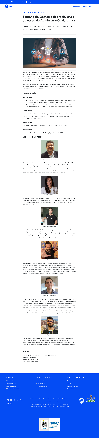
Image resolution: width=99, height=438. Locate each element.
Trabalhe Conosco (43, 398)
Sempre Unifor (53, 398)
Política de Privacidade (64, 398)
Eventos (91, 6)
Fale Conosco (33, 398)
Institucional (40, 381)
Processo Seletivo (72, 389)
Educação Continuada (13, 389)
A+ (23, 1)
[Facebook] (6, 367)
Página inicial (76, 6)
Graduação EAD (11, 383)
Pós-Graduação (11, 386)
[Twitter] (9, 367)
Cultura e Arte (41, 383)
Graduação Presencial (13, 381)
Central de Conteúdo (72, 386)
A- (17, 1)
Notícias (84, 6)
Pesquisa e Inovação (42, 386)
